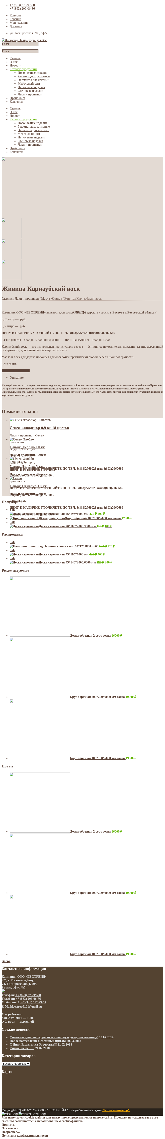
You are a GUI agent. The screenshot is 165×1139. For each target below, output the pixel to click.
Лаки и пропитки (30, 94)
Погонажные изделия (32, 72)
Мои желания (19, 22)
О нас (14, 62)
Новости (16, 65)
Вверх (6, 961)
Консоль (15, 15)
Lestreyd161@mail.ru (27, 1006)
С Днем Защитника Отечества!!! (33, 1044)
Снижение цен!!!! (22, 1048)
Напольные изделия (31, 87)
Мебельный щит (29, 83)
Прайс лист (17, 98)
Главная (15, 58)
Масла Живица (51, 298)
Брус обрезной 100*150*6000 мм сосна (98, 758)
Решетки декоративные (34, 76)
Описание (17, 377)
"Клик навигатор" (116, 1110)
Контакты (16, 101)
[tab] (86, 377)
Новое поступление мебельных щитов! (38, 1041)
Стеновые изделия (30, 90)
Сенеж (39, 435)
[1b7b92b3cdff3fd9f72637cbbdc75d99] (32, 216)
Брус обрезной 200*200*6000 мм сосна (98, 697)
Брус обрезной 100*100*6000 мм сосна (94, 518)
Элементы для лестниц (33, 80)
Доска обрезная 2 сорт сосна (90, 635)
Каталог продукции (23, 69)
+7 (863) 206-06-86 (22, 8)
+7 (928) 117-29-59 (33, 1002)
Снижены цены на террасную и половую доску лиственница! (54, 1037)
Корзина (15, 19)
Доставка (16, 26)
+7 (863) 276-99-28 (22, 5)
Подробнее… (11, 1132)
